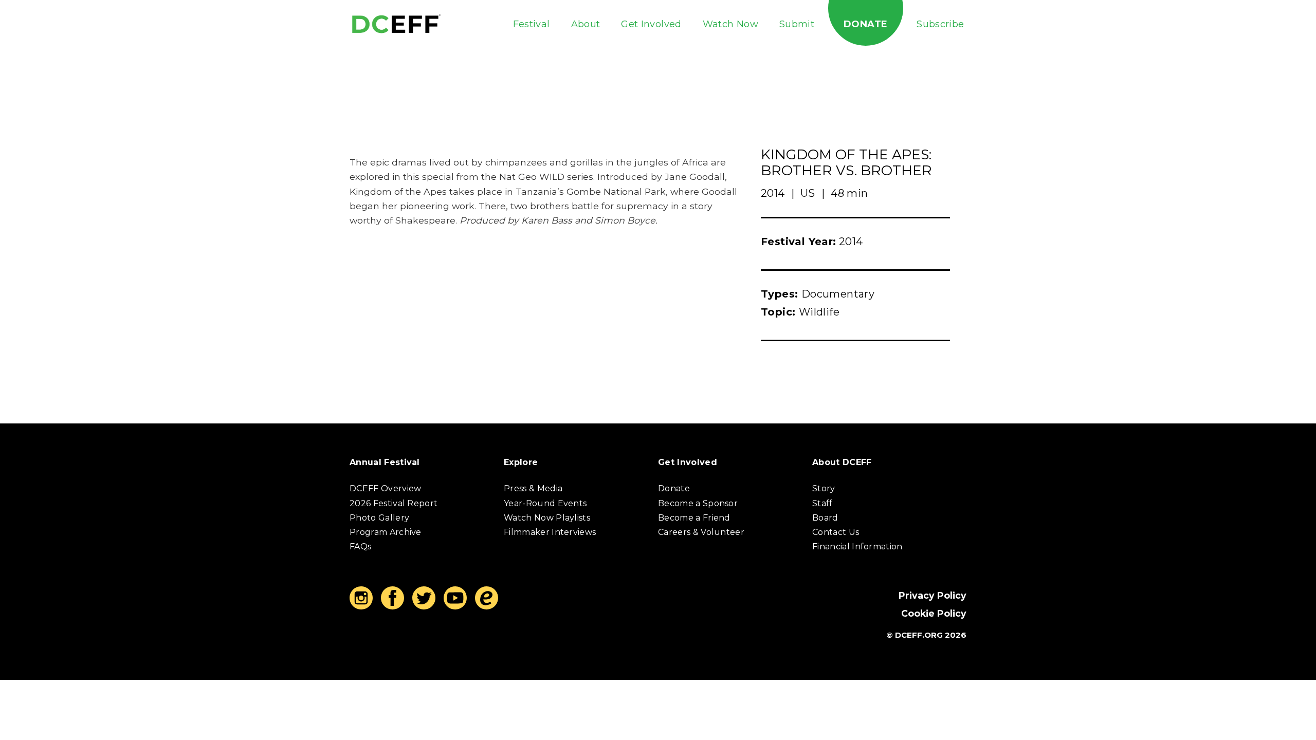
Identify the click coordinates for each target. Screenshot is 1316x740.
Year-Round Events (545, 503)
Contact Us (835, 532)
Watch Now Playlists (547, 518)
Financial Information (857, 546)
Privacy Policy (932, 595)
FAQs (360, 546)
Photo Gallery (379, 518)
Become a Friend (694, 518)
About (585, 24)
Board (825, 518)
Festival (531, 24)
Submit (796, 24)
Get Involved (651, 24)
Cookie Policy (933, 613)
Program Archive (386, 532)
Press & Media (533, 488)
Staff (822, 503)
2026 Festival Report (393, 503)
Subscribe (940, 24)
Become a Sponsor (698, 503)
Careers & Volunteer (701, 532)
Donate (865, 24)
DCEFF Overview (385, 488)
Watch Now (730, 24)
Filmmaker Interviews (550, 532)
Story (823, 488)
